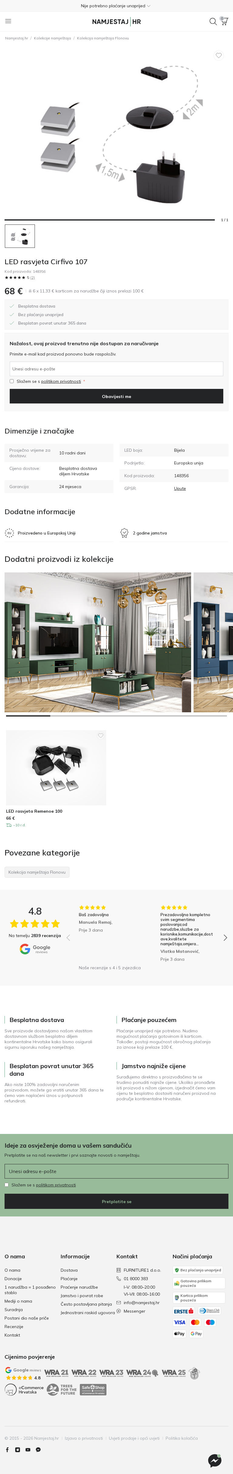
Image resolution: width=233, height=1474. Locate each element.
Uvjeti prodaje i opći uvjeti (134, 1438)
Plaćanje (69, 1278)
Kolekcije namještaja (52, 38)
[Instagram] (20, 1449)
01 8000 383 (136, 1278)
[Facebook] (10, 1449)
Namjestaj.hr (16, 38)
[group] (106, 933)
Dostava (69, 1270)
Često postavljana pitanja (86, 1304)
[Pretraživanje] (213, 21)
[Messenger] (40, 1449)
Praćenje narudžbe (79, 1287)
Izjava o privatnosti (84, 1438)
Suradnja (14, 1309)
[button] (116, 6)
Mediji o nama (18, 1301)
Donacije (13, 1278)
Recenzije (14, 1326)
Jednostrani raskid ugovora (88, 1312)
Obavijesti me (116, 396)
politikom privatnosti (61, 381)
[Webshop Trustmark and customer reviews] (93, 1390)
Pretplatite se (116, 1201)
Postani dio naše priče (27, 1318)
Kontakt (12, 1335)
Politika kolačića (182, 1438)
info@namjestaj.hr (142, 1302)
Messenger (134, 1311)
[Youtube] (30, 1449)
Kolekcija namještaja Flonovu (103, 38)
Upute (180, 488)
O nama (12, 1270)
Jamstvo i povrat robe (82, 1295)
